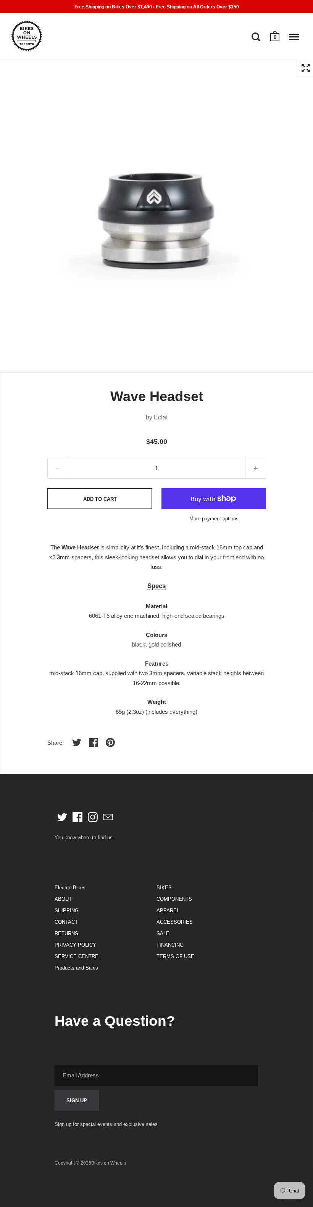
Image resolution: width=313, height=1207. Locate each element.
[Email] (108, 817)
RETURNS (66, 933)
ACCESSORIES (174, 922)
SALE (162, 933)
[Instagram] (93, 817)
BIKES (164, 887)
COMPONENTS (174, 899)
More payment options (214, 518)
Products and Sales (76, 968)
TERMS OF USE (175, 956)
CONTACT (66, 922)
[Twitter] (62, 817)
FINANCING (170, 945)
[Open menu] (294, 36)
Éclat (161, 417)
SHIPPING (67, 910)
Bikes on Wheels (108, 1163)
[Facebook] (77, 817)
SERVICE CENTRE (76, 956)
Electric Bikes (70, 887)
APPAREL (167, 910)
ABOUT (63, 899)
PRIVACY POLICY (75, 945)
